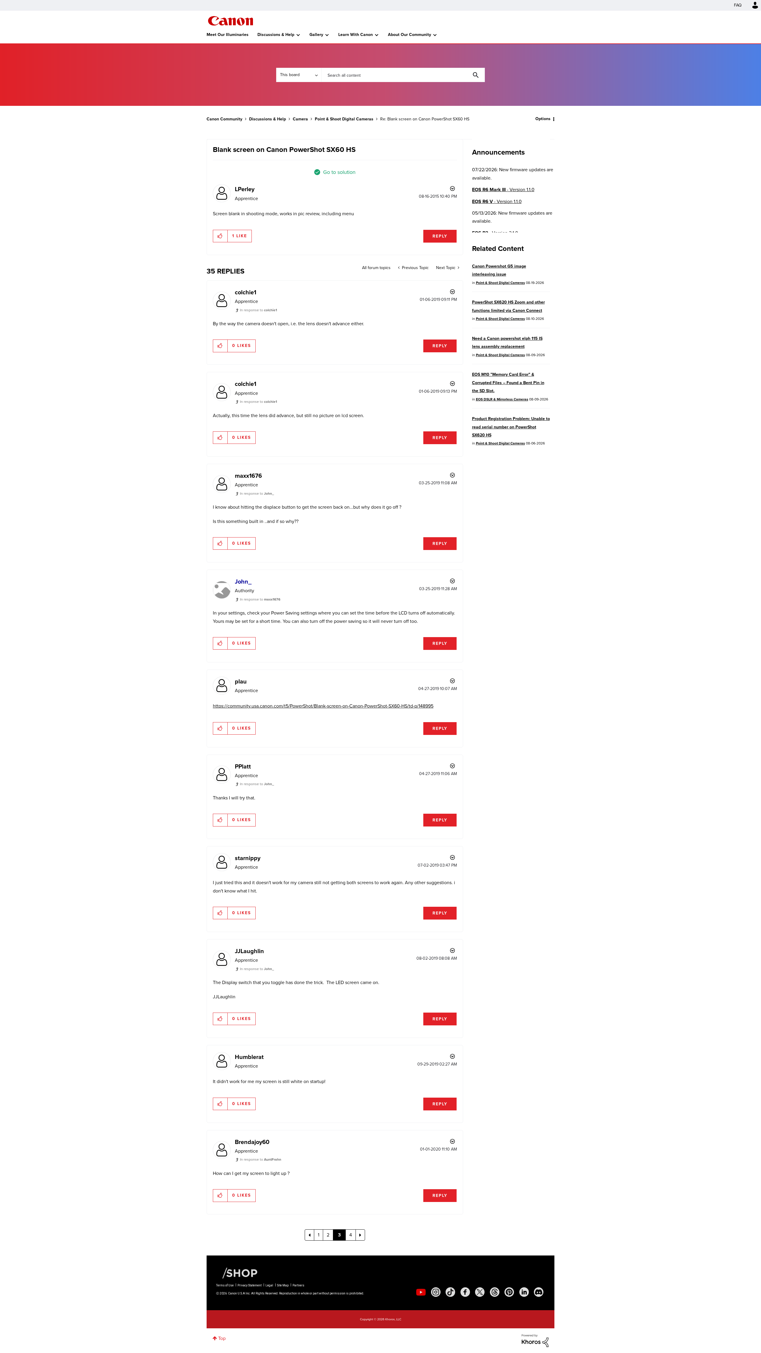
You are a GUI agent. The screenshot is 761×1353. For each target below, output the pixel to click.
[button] (463, 628)
